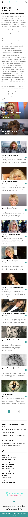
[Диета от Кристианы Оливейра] (14, 279)
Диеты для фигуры (6, 466)
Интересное (5, 475)
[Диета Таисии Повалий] (14, 173)
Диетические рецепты (7, 462)
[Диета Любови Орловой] (14, 332)
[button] (26, 2)
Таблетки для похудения (8, 482)
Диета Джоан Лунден (9, 208)
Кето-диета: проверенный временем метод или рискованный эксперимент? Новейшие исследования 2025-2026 (13, 431)
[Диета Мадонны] (14, 386)
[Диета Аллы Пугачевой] (14, 147)
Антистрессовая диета (7, 440)
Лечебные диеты (6, 477)
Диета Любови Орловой (10, 340)
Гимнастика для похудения (15, 13)
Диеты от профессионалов (9, 471)
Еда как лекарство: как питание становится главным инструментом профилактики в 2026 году (13, 424)
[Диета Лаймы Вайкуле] (14, 252)
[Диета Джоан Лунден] (14, 200)
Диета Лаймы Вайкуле (9, 261)
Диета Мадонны (7, 394)
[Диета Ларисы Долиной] (14, 360)
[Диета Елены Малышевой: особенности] (14, 114)
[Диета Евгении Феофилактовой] (14, 305)
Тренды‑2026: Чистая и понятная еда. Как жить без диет (13, 436)
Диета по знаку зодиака (8, 459)
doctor (2, 117)
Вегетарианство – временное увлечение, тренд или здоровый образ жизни (13, 444)
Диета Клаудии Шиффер (10, 234)
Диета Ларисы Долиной (10, 368)
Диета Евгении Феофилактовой (13, 313)
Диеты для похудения (7, 464)
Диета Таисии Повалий (9, 181)
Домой (3, 6)
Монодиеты (4, 480)
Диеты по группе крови (7, 473)
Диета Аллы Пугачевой (9, 155)
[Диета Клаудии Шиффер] (14, 226)
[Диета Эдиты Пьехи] (14, 129)
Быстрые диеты (5, 13)
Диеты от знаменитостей (6, 110)
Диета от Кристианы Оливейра (12, 287)
